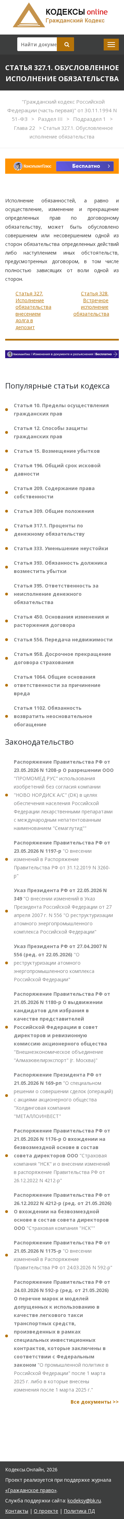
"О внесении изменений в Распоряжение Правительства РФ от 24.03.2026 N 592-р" (63, 1255)
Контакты (16, 1511)
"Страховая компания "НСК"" (63, 1211)
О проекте (46, 1511)
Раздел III (51, 118)
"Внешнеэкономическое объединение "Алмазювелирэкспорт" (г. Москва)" (62, 1027)
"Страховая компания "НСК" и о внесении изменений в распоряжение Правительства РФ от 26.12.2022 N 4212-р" (62, 1155)
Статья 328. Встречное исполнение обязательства (91, 303)
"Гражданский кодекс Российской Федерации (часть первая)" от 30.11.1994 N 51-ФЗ (62, 110)
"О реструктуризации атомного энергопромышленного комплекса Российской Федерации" (60, 963)
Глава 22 (25, 127)
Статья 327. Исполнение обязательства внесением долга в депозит (33, 310)
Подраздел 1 (90, 118)
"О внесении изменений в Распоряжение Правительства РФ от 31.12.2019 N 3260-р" (62, 859)
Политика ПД (79, 1511)
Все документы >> (95, 1401)
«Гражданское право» (30, 1490)
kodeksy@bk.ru (84, 1500)
